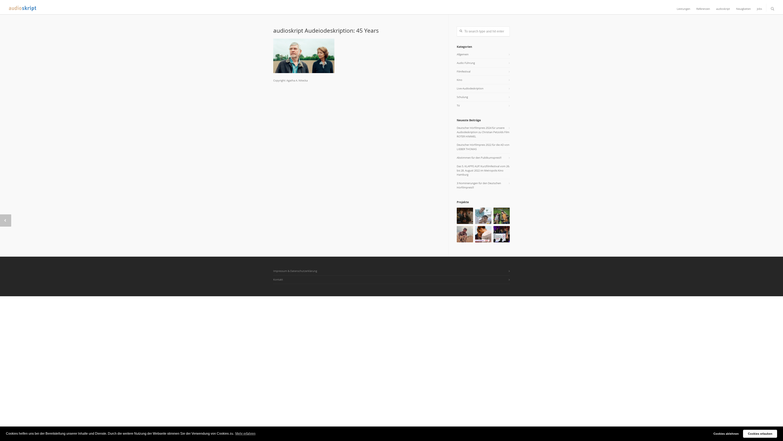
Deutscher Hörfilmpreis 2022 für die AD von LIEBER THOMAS (483, 147)
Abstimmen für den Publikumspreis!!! (479, 157)
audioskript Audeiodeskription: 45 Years (326, 30)
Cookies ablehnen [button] (726, 433)
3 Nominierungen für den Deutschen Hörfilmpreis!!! (479, 185)
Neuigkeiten (743, 9)
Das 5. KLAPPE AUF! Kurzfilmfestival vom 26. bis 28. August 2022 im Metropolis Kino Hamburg (483, 170)
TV (458, 105)
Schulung (462, 97)
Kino (459, 80)
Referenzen (703, 9)
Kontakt (278, 279)
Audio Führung (466, 63)
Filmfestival (463, 71)
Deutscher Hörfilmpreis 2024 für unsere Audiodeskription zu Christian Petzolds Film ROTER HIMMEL (483, 132)
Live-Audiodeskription (470, 88)
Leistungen (683, 9)
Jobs (759, 9)
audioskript (723, 9)
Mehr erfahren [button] (245, 433)
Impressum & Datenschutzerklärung (295, 271)
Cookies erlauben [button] (760, 433)
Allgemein (463, 54)
